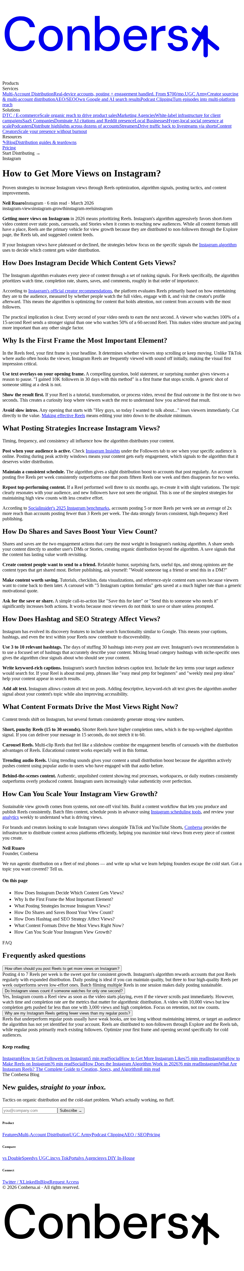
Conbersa (193, 827)
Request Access (64, 1181)
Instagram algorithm (218, 244)
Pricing (9, 147)
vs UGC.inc (44, 1158)
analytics (10, 817)
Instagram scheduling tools (176, 811)
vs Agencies (91, 1158)
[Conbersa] (122, 77)
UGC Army (80, 1134)
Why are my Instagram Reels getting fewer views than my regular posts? (67, 1013)
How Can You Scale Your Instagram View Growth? (63, 932)
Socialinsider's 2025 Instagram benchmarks (68, 508)
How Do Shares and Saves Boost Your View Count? (63, 912)
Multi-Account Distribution (43, 1134)
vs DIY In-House (118, 1158)
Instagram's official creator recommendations (70, 290)
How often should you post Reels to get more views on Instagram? (62, 968)
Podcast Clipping (108, 1134)
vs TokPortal (68, 1158)
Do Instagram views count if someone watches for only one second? (64, 991)
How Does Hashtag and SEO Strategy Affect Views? (64, 918)
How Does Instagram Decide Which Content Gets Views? (69, 892)
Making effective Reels (63, 415)
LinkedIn (31, 1181)
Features (10, 1134)
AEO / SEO (135, 1134)
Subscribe (71, 1110)
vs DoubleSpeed (17, 1158)
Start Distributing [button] (21, 153)
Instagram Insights (103, 450)
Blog (44, 1181)
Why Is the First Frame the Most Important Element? (63, 899)
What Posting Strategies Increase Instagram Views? (62, 905)
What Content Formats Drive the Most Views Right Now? (69, 925)
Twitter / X (12, 1181)
